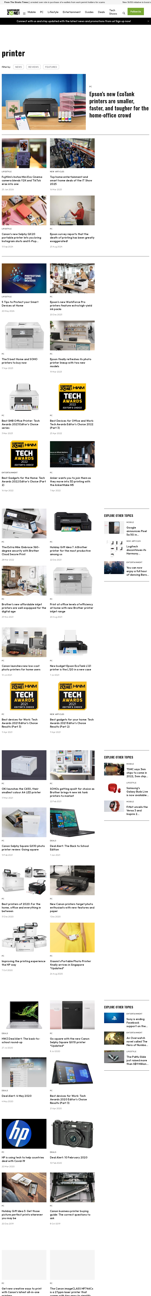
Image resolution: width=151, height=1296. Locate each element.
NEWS (18, 66)
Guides (89, 12)
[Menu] (24, 14)
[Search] (124, 13)
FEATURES (51, 66)
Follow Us (136, 11)
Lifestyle (53, 12)
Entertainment (72, 12)
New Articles (57, 171)
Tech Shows (113, 12)
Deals (101, 12)
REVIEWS (33, 66)
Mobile (32, 12)
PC (41, 12)
